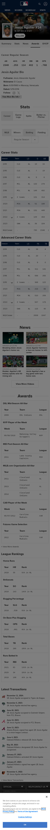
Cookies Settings (25, 817)
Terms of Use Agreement (28, 811)
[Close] (47, 797)
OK (25, 825)
